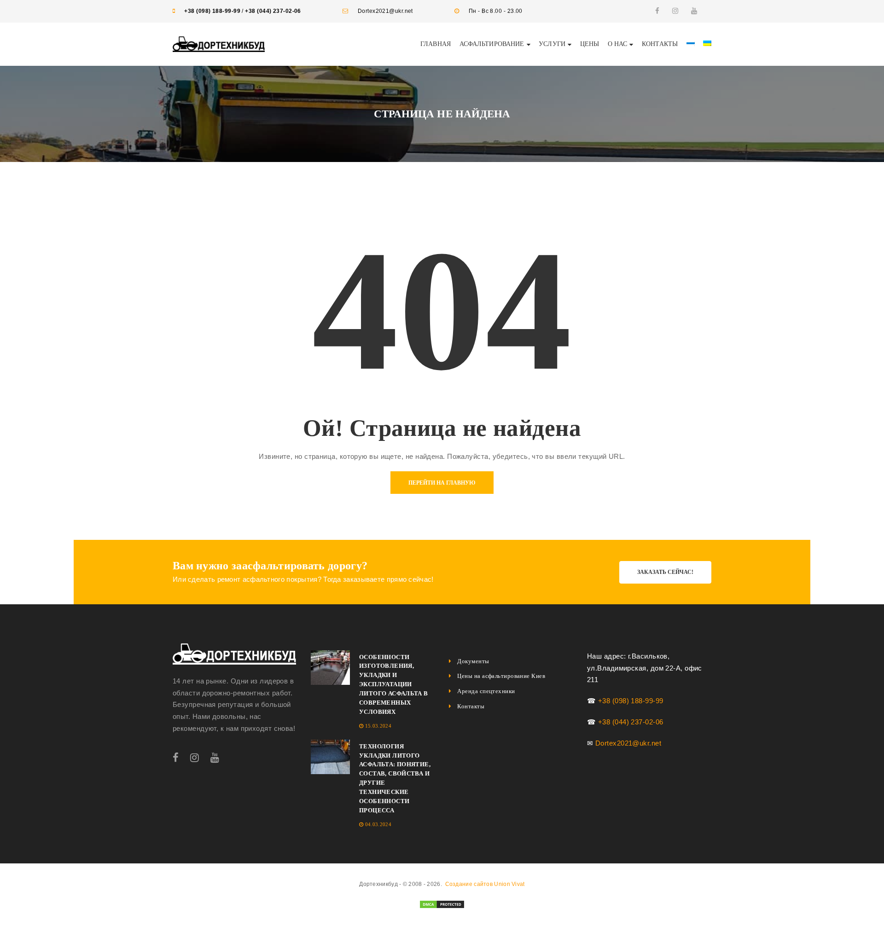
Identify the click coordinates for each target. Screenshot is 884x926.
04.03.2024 (378, 824)
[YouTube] (694, 11)
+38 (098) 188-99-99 (212, 11)
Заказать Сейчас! (665, 572)
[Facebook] (657, 11)
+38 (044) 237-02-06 (273, 11)
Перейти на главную (442, 483)
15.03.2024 (378, 726)
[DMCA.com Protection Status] (442, 904)
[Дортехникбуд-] (219, 43)
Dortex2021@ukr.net (628, 743)
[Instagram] (675, 11)
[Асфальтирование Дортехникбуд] (234, 654)
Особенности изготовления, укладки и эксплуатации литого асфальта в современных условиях (393, 684)
